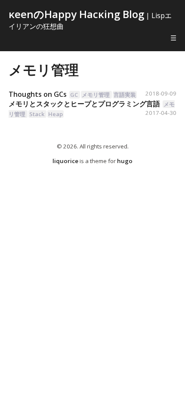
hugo (125, 161)
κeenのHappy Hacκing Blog (76, 14)
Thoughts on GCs (38, 94)
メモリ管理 (44, 69)
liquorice (65, 161)
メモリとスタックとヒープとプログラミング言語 (84, 103)
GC (74, 95)
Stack (36, 114)
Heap (55, 114)
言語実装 (125, 95)
